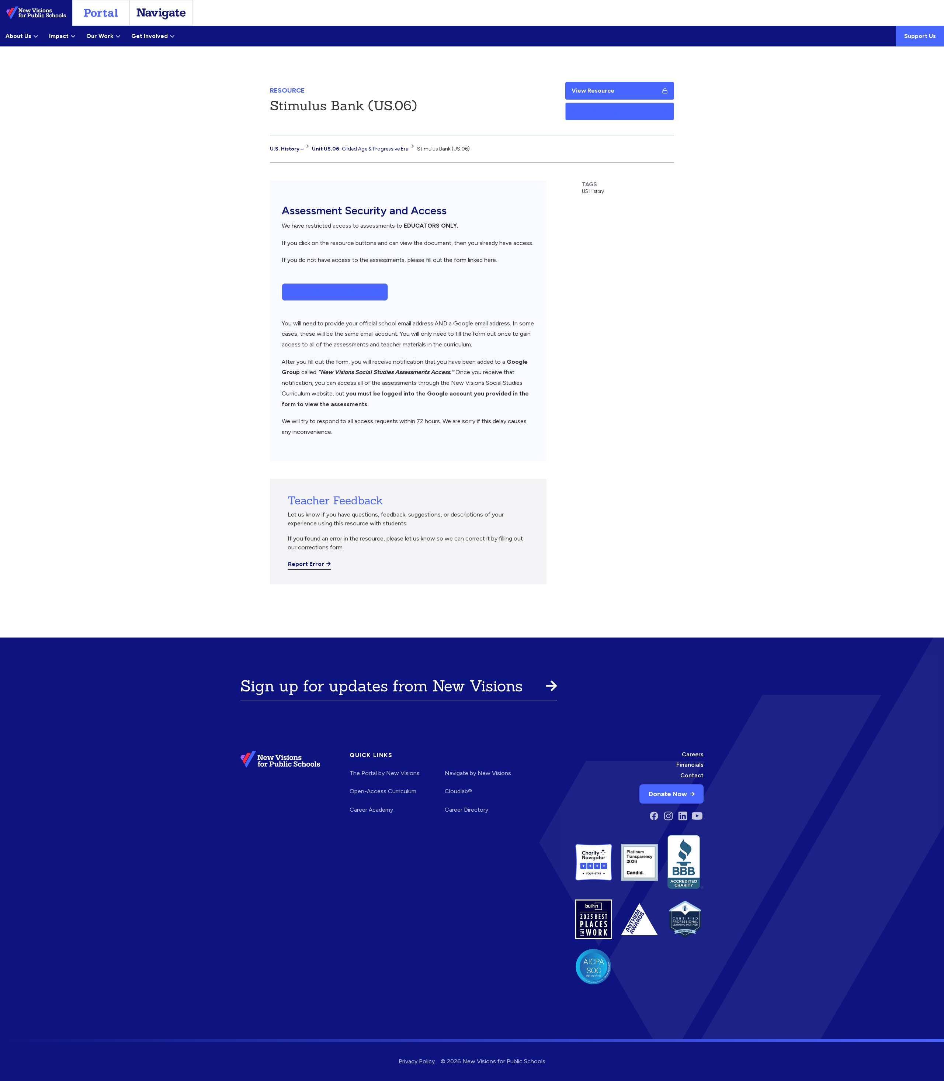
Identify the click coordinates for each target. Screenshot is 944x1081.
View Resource (593, 90)
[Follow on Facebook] (654, 815)
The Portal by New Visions (385, 773)
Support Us (920, 35)
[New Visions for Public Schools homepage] (280, 787)
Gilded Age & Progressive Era (360, 149)
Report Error (306, 564)
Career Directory (466, 809)
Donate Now (668, 794)
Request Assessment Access (330, 291)
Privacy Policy (417, 1061)
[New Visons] (36, 13)
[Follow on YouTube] (697, 815)
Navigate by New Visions (478, 773)
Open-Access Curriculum (383, 791)
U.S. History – (286, 149)
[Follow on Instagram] (668, 815)
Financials (690, 764)
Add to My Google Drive (605, 111)
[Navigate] (161, 13)
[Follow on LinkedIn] (682, 815)
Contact (692, 775)
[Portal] (100, 13)
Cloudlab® (458, 791)
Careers (693, 754)
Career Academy (371, 809)
